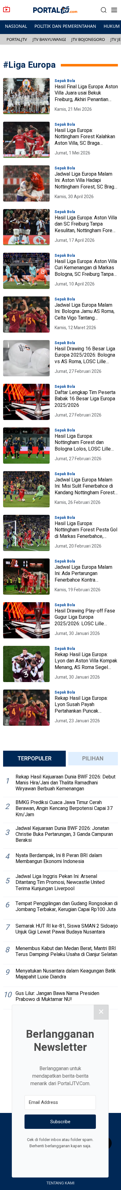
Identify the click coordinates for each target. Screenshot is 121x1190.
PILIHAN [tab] (93, 758)
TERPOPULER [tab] (34, 758)
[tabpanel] (60, 890)
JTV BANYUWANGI (49, 39)
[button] (104, 10)
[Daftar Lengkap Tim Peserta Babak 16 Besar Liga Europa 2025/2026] (26, 402)
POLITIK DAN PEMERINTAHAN (65, 26)
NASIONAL (16, 26)
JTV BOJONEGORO (88, 39)
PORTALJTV (17, 39)
